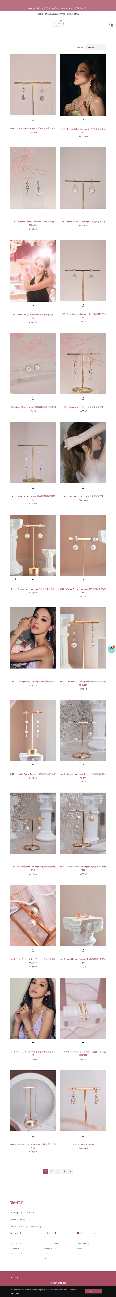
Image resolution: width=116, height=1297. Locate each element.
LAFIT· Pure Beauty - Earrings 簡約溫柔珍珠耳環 (83, 496)
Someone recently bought (96, 1208)
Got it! (94, 1291)
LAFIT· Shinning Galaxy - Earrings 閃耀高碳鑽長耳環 (33, 681)
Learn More (14, 1293)
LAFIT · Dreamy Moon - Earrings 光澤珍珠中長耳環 (32, 588)
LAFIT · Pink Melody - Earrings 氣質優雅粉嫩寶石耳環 (33, 128)
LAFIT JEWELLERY (17, 1253)
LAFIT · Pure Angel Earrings (83, 1144)
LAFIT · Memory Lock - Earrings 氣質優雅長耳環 (83, 407)
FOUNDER (14, 1248)
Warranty (80, 1248)
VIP (44, 1258)
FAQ (45, 1253)
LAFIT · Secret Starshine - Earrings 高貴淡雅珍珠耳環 (83, 221)
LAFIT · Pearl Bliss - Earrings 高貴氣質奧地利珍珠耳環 (33, 407)
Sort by (80, 47)
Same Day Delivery (51, 1243)
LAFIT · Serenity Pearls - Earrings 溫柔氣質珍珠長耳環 (33, 774)
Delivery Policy (49, 1248)
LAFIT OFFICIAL (16, 1243)
